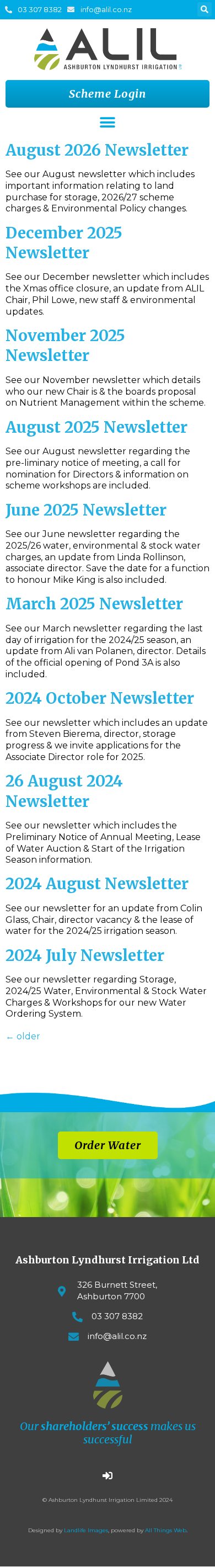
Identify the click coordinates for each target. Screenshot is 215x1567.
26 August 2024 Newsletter (64, 791)
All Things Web (165, 1530)
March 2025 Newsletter (94, 604)
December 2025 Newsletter (64, 243)
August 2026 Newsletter (97, 150)
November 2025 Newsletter (65, 345)
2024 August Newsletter (97, 884)
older (23, 1036)
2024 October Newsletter (100, 698)
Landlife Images (86, 1530)
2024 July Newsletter (85, 955)
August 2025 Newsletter (96, 427)
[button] (204, 9)
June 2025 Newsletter (86, 510)
